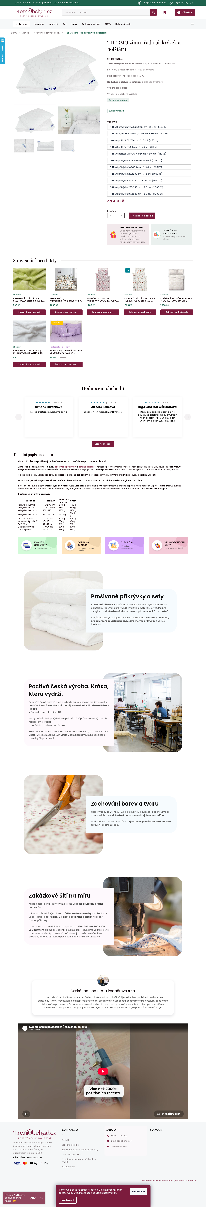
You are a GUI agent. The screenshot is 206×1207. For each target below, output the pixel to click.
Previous (19, 417)
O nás (64, 1135)
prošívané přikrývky (65, 466)
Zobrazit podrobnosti (29, 312)
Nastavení (67, 1200)
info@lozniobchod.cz (121, 1141)
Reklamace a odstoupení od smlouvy (80, 1150)
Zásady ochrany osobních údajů (157, 1180)
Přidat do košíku (144, 215)
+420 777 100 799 (119, 1136)
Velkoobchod (68, 1167)
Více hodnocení (103, 444)
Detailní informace (118, 100)
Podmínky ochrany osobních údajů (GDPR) (79, 1160)
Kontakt (65, 1140)
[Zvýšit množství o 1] (121, 215)
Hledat (153, 12)
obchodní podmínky (185, 1180)
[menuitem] (21, 24)
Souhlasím (138, 1191)
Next (187, 417)
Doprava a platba (70, 1145)
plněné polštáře (87, 466)
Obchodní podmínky (71, 1154)
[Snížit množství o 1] (110, 215)
